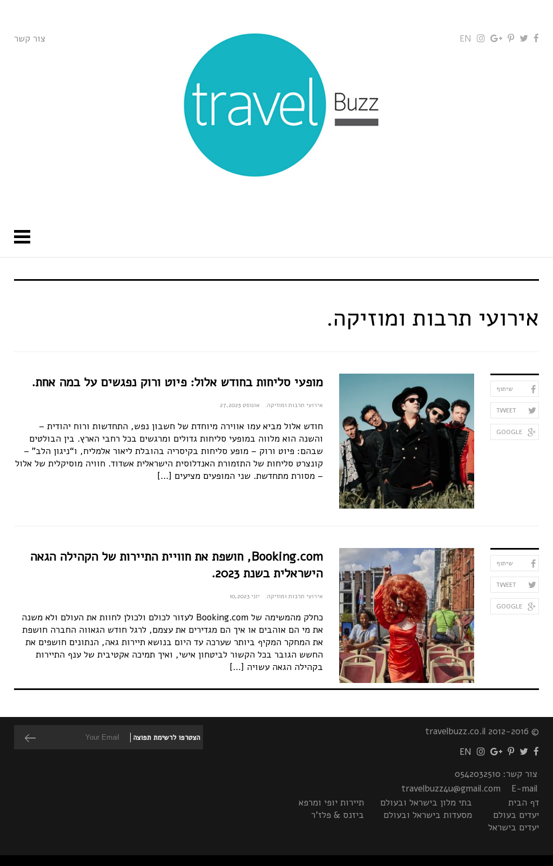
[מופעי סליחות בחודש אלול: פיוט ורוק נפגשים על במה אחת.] (406, 441)
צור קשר (29, 38)
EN (465, 38)
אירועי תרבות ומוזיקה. (294, 405)
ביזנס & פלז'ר (337, 815)
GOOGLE (509, 432)
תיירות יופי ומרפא (331, 802)
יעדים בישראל (513, 827)
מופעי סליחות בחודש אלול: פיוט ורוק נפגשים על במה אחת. (177, 382)
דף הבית (523, 802)
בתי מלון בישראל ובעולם (426, 802)
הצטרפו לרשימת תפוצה (166, 737)
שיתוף (504, 388)
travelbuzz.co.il (455, 731)
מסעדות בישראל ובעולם (427, 815)
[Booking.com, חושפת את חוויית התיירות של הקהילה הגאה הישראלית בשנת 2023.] (406, 615)
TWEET (506, 410)
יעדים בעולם (516, 815)
